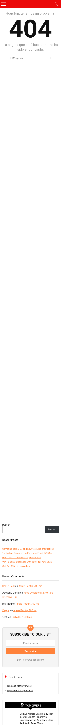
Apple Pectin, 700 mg (30, 586)
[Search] (56, 4)
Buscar (6, 524)
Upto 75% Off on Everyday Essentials (21, 557)
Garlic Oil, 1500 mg (22, 617)
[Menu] (4, 4)
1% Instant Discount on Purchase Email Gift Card (27, 553)
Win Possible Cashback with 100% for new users (27, 562)
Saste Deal (8, 586)
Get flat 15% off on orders (16, 566)
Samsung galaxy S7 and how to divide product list (28, 548)
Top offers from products (20, 690)
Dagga (5, 610)
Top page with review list (19, 686)
